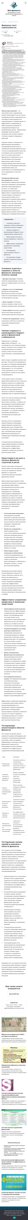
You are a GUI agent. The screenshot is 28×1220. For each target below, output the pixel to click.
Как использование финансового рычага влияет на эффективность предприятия (13, 1161)
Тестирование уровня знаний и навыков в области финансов (13, 259)
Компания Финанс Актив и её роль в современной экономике (14, 1193)
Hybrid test (14, 1002)
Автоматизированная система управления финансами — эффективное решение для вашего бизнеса (13, 1096)
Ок (14, 1217)
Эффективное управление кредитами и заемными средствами (13, 246)
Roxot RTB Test (14, 994)
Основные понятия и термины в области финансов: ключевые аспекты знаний (13, 225)
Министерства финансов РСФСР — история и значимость (13, 1035)
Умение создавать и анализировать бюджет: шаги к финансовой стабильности (13, 232)
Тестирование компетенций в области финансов (11, 252)
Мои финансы (14, 10)
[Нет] (26, 1214)
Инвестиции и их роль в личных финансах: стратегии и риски (13, 239)
